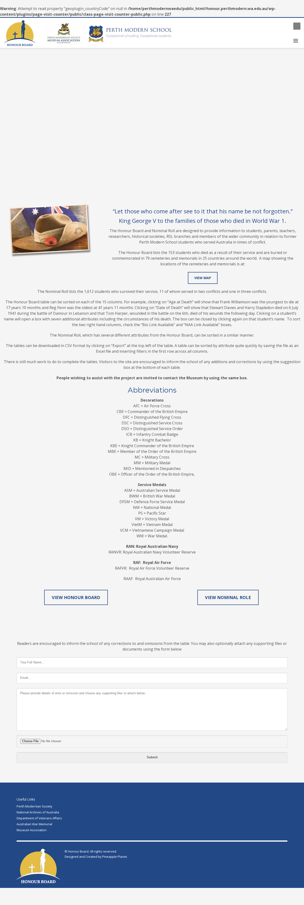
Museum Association (32, 830)
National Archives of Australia (38, 812)
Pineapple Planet (114, 856)
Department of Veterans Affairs (39, 818)
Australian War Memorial (34, 824)
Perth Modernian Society (34, 806)
